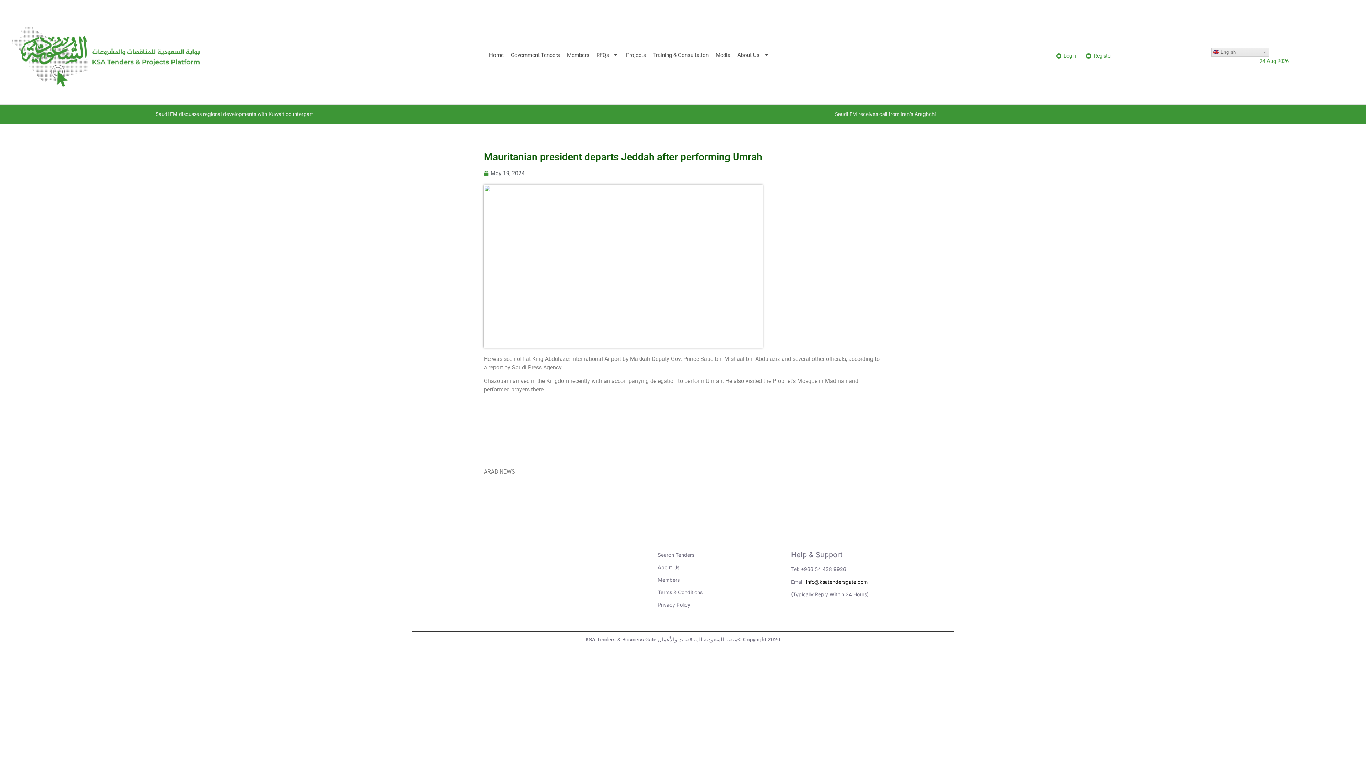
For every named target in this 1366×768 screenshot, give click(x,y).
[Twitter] (839, 619)
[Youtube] (819, 619)
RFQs (603, 55)
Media (723, 55)
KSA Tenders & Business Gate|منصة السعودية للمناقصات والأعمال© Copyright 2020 (683, 639)
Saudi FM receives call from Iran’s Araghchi (784, 114)
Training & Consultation (681, 55)
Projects (636, 55)
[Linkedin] (800, 619)
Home (496, 55)
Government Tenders (535, 55)
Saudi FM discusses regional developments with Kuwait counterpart (133, 114)
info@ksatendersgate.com (837, 582)
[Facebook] (859, 619)
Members (578, 55)
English (1227, 51)
